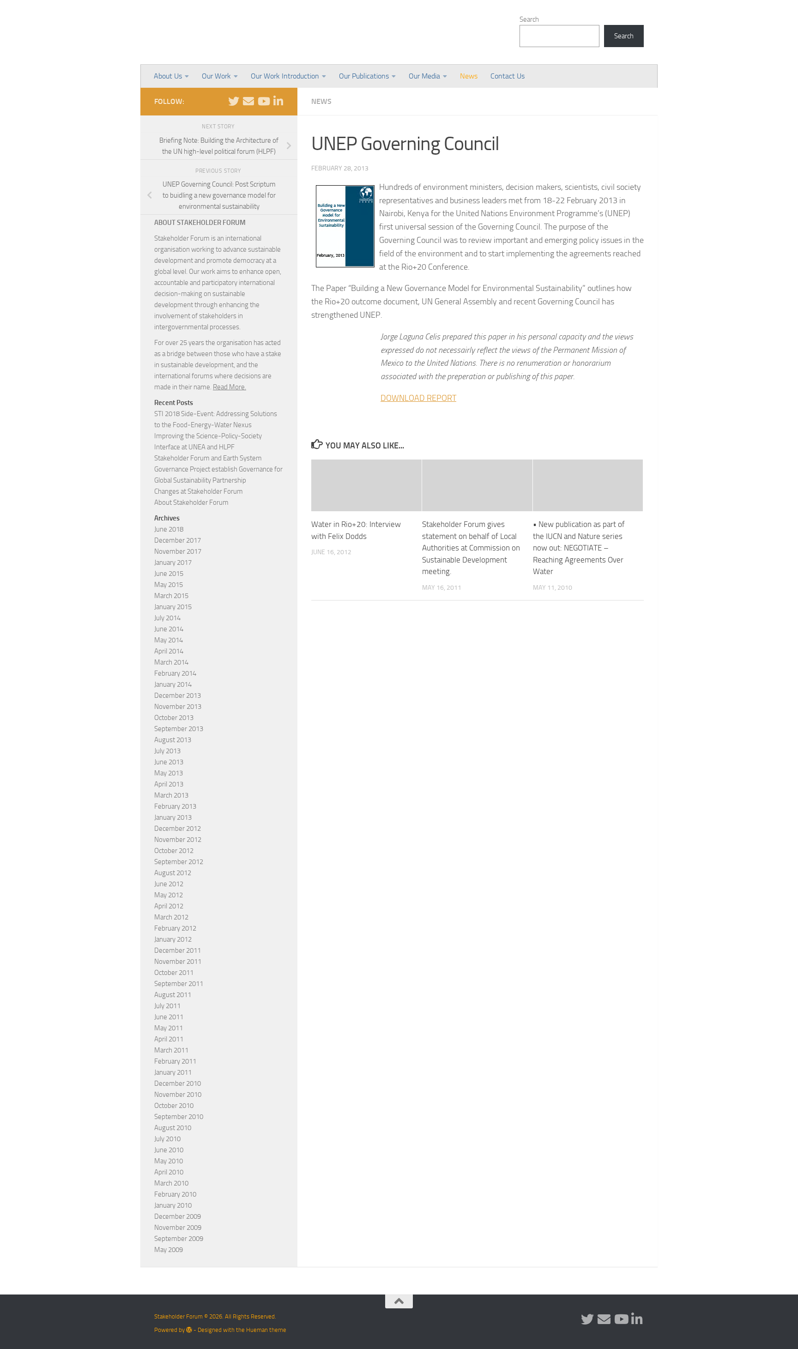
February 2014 (175, 673)
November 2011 (177, 961)
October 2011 (173, 972)
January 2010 (173, 1205)
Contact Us (507, 76)
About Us (168, 76)
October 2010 (173, 1105)
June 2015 (168, 573)
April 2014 (168, 651)
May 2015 (168, 585)
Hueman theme (266, 1329)
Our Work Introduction (285, 76)
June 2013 (168, 762)
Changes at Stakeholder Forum (198, 491)
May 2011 (168, 1028)
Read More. (229, 387)
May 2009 (168, 1250)
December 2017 (177, 540)
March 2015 (171, 596)
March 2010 (171, 1183)
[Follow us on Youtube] (263, 101)
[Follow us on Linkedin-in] (278, 101)
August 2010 (172, 1128)
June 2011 (168, 1017)
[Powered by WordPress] (189, 1330)
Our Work (216, 76)
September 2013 (178, 729)
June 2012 (168, 884)
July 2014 (167, 618)
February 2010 (175, 1194)
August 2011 (172, 995)
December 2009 (177, 1216)
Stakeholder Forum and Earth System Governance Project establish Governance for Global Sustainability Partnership (218, 469)
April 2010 (168, 1172)
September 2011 (178, 984)
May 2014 (168, 640)
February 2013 (175, 806)
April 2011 (168, 1039)
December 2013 (177, 695)
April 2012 (168, 906)
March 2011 (171, 1050)
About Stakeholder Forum (191, 502)
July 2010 (167, 1139)
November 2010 (177, 1094)
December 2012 (177, 828)
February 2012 (175, 928)
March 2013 (171, 795)
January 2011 (173, 1072)
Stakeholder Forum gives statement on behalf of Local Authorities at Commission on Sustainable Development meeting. (471, 548)
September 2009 (178, 1238)
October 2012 (173, 851)
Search (529, 19)
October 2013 (173, 718)
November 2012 (177, 839)
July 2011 (167, 1006)
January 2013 (173, 817)
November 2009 (177, 1227)
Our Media (424, 76)
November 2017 (177, 551)
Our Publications (364, 76)
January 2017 (173, 562)
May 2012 (168, 895)
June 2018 (168, 529)
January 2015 (173, 607)
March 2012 (171, 917)
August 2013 (172, 740)
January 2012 (173, 939)
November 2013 (177, 706)
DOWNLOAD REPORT (418, 398)
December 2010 (177, 1083)
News (469, 76)
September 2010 (178, 1117)
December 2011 (177, 950)
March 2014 (171, 662)
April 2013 (168, 784)
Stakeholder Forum (231, 32)
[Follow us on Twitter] (233, 101)
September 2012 (178, 862)
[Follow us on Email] (248, 101)
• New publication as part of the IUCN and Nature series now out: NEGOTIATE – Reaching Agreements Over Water (579, 548)
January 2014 (173, 684)
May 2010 (168, 1161)
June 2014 (168, 629)
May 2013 (168, 773)
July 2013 (167, 751)
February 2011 (175, 1061)
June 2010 (168, 1150)
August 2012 (172, 873)
